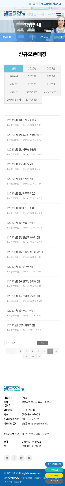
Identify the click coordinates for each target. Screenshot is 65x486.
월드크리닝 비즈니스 (51, 3)
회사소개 (33, 3)
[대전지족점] (26, 179)
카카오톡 (54, 475)
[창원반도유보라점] (29, 237)
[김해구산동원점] (28, 149)
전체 (14, 68)
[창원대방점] (26, 164)
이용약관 (37, 478)
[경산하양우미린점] (29, 296)
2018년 (14, 92)
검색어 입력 (11, 342)
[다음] (39, 356)
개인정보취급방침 (12, 478)
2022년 (51, 76)
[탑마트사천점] (27, 222)
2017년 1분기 (32, 92)
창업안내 (7, 37)
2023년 (32, 76)
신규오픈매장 (41, 37)
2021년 (14, 84)
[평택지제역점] (27, 325)
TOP (55, 481)
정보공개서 (18, 481)
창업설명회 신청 (54, 464)
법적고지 (8, 481)
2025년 (51, 68)
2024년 (14, 76)
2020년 (32, 84)
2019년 (51, 84)
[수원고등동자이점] (29, 281)
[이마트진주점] (27, 208)
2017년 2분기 (51, 92)
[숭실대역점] (26, 266)
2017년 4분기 (32, 99)
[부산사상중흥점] (28, 120)
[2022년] (12, 325)
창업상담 (54, 469)
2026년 (32, 68)
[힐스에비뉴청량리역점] (32, 135)
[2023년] (12, 120)
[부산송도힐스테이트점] (32, 252)
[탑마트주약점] (27, 193)
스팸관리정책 (26, 478)
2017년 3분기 (14, 99)
